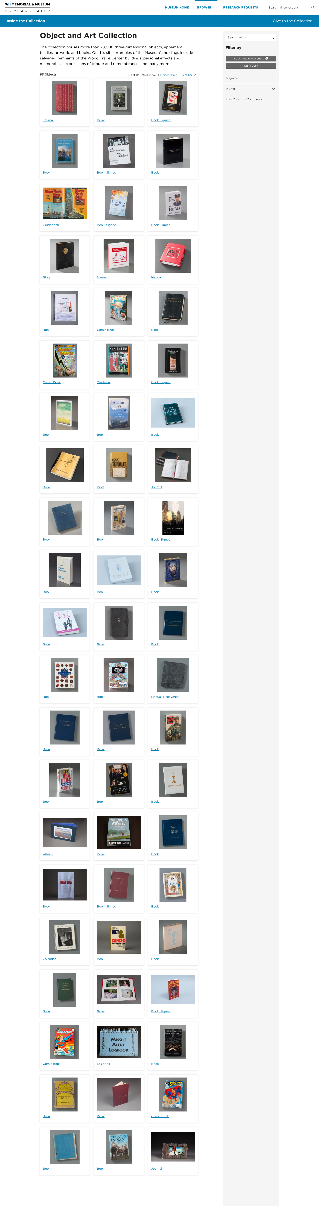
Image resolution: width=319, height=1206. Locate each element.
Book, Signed (161, 120)
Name (230, 88)
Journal (48, 120)
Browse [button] (204, 7)
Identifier (186, 74)
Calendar (49, 959)
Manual (102, 277)
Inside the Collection (26, 21)
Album (48, 854)
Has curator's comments (244, 99)
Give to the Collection (292, 21)
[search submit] (272, 37)
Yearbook (103, 382)
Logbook (103, 1064)
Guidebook (51, 225)
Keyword (232, 78)
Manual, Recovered (165, 697)
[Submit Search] (313, 7)
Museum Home (177, 7)
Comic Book (106, 330)
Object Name (168, 74)
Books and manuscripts (249, 58)
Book (100, 120)
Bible (46, 277)
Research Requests (240, 7)
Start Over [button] (251, 65)
